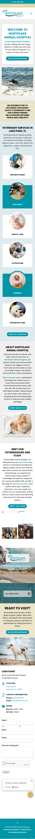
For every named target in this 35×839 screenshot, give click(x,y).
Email (4, 730)
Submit (6, 772)
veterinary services (20, 484)
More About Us (17, 408)
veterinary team (13, 377)
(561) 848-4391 (18, 698)
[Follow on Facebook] (17, 822)
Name (5, 720)
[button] (30, 794)
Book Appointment (17, 5)
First (3, 726)
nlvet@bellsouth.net (20, 700)
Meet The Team (17, 506)
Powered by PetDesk (11, 830)
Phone (4, 738)
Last (19, 726)
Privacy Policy (26, 830)
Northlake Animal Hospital (18, 41)
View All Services (17, 334)
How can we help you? (11, 745)
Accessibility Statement (17, 832)
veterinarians (23, 462)
